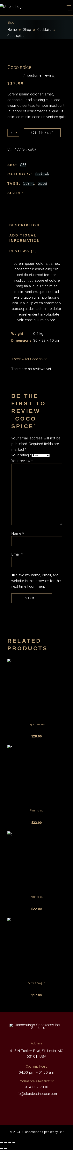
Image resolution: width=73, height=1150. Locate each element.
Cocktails (44, 29)
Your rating (21, 455)
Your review (22, 461)
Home (12, 29)
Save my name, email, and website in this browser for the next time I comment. (36, 581)
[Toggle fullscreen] (5, 1142)
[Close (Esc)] (13, 1142)
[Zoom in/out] (1, 1142)
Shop (27, 29)
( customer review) (39, 75)
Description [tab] (24, 225)
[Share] (9, 1142)
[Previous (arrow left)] (1, 1148)
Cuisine (28, 184)
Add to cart (42, 132)
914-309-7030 (36, 1087)
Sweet (42, 184)
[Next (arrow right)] (5, 1148)
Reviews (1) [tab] (23, 251)
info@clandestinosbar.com (36, 1093)
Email (17, 554)
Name (17, 533)
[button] (21, 149)
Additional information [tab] (24, 238)
